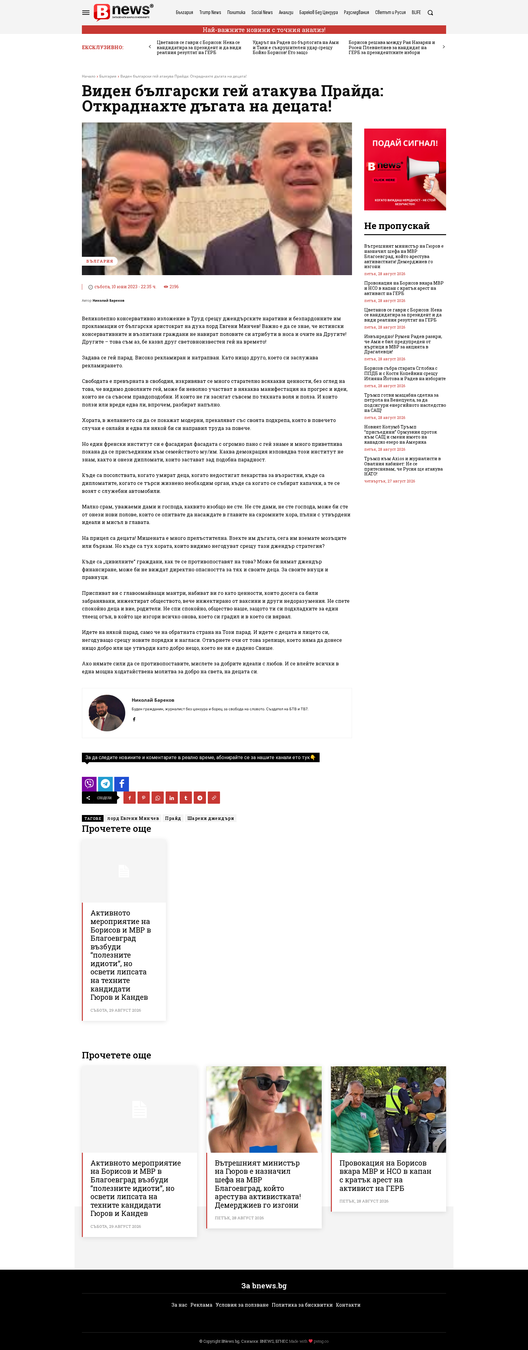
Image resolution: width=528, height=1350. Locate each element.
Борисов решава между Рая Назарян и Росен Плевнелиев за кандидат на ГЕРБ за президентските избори (392, 47)
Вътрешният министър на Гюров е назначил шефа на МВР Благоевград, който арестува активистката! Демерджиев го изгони (404, 256)
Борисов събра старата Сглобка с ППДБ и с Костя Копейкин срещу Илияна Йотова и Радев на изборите (405, 373)
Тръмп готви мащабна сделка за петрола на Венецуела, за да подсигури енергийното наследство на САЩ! (405, 402)
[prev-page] (150, 47)
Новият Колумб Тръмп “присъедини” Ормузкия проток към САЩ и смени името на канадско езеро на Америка (400, 434)
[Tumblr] (186, 797)
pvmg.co (321, 1341)
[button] (430, 12)
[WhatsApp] (158, 797)
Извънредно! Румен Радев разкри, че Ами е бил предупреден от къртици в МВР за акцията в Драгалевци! (403, 344)
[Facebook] (134, 717)
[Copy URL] (214, 797)
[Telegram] (200, 797)
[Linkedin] (172, 797)
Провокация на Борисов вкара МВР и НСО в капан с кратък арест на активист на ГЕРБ (404, 288)
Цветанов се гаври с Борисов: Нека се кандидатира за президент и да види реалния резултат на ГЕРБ (199, 47)
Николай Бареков (108, 300)
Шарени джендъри (210, 818)
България (107, 76)
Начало (88, 76)
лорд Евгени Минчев (133, 818)
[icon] (89, 785)
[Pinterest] (144, 797)
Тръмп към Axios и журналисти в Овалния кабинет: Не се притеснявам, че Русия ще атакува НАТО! (403, 466)
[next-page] (444, 47)
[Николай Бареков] (107, 713)
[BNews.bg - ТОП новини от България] (123, 12)
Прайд (173, 818)
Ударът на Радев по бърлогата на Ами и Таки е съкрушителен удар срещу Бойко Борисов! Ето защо (296, 47)
